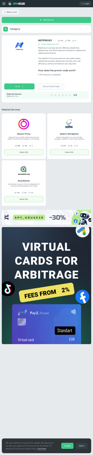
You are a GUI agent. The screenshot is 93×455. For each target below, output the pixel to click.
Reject (82, 446)
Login (86, 3)
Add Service (48, 20)
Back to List (12, 12)
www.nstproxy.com (50, 44)
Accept (67, 446)
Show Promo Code (51, 86)
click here (41, 449)
